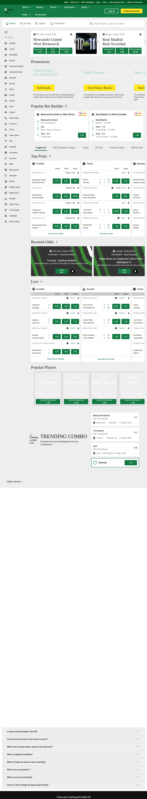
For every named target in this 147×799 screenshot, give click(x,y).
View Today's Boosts (99, 87)
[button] (39, 51)
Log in (111, 11)
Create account (131, 11)
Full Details (44, 87)
